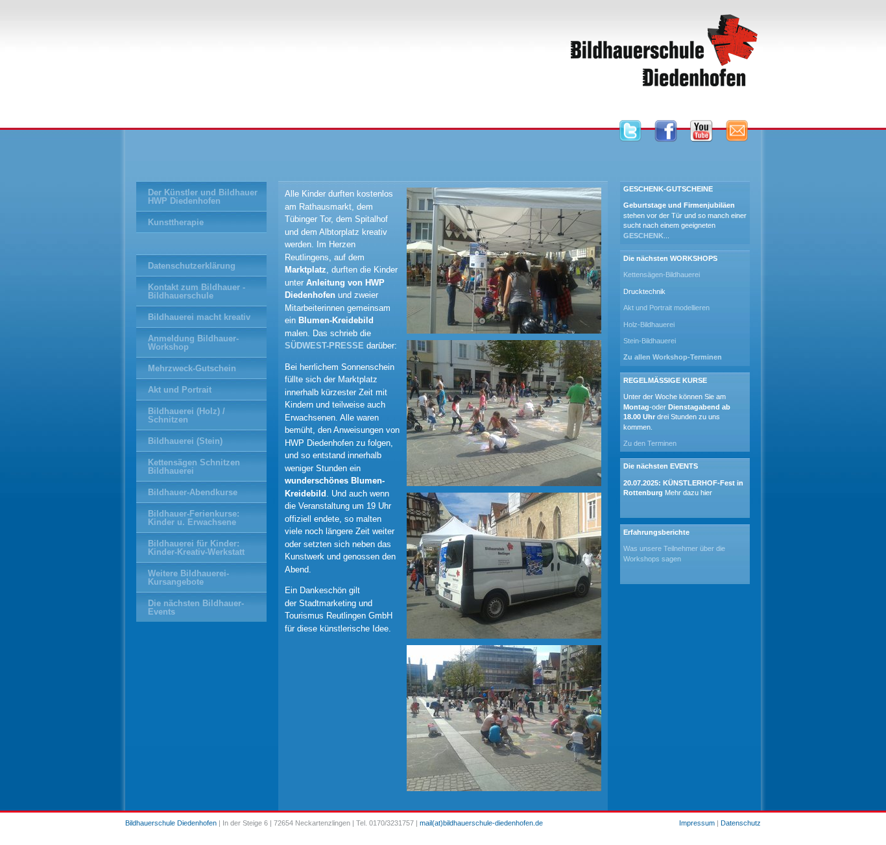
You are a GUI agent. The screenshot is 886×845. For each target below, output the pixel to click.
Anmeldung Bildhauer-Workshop (193, 343)
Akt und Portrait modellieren (666, 308)
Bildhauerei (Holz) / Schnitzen (186, 415)
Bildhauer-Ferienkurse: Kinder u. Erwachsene (193, 518)
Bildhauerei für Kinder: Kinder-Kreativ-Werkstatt (196, 548)
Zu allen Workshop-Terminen (672, 357)
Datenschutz (741, 823)
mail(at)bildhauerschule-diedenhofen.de (481, 823)
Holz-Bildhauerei (649, 324)
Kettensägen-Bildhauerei (661, 274)
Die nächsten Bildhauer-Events (196, 607)
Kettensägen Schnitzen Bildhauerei (194, 467)
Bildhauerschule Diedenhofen (171, 823)
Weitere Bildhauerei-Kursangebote (188, 578)
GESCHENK (643, 235)
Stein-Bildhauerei (649, 341)
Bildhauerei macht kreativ (199, 317)
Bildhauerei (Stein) (185, 441)
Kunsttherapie (176, 222)
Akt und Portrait (179, 390)
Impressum (697, 823)
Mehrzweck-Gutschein (192, 368)
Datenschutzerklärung (191, 266)
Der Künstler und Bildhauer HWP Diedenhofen (202, 197)
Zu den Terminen (649, 443)
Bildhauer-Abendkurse (192, 492)
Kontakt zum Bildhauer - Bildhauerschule (196, 291)
